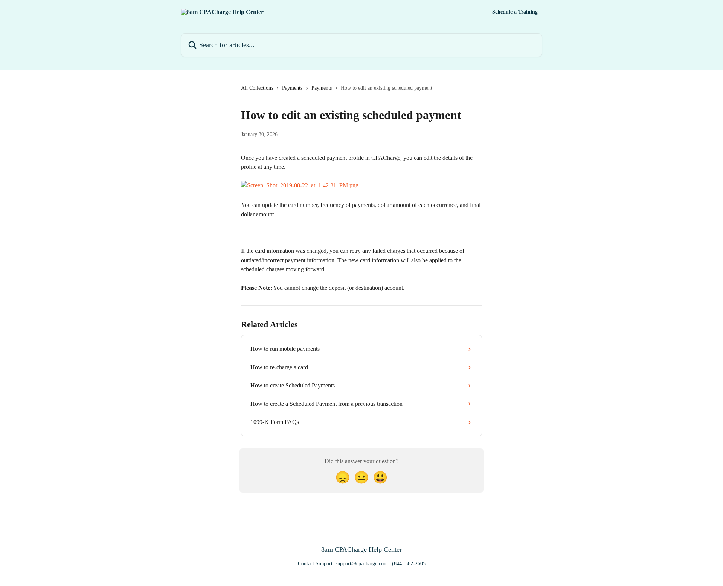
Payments (292, 88)
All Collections (257, 88)
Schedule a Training (515, 12)
